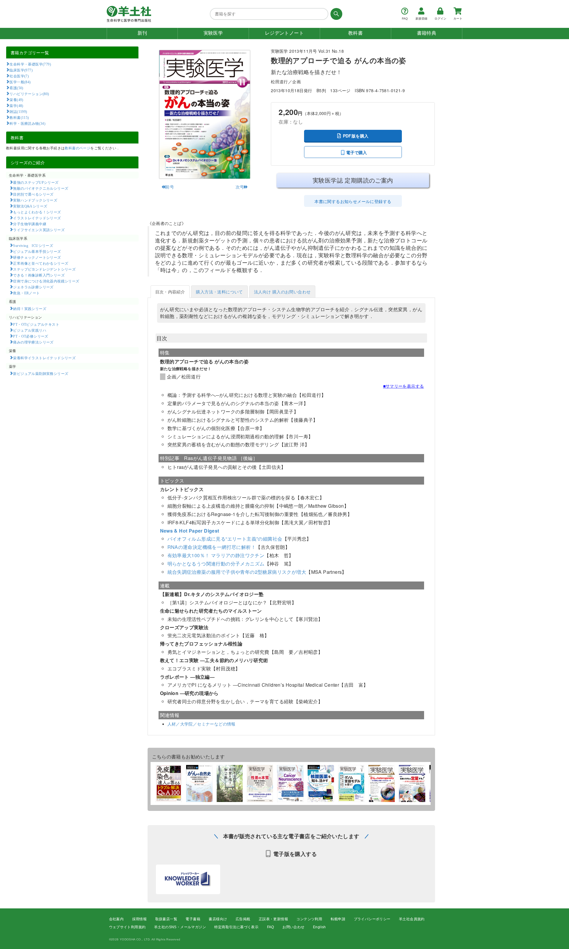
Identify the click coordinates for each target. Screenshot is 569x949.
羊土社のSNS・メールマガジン (180, 927)
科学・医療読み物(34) (27, 123)
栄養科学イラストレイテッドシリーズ (44, 358)
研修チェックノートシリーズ (37, 257)
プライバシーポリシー (372, 919)
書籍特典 (427, 33)
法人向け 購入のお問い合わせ (282, 292)
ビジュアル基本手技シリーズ (37, 251)
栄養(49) (16, 99)
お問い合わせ (293, 927)
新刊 (142, 33)
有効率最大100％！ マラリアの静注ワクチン (216, 555)
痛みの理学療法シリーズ (33, 342)
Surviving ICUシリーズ (33, 245)
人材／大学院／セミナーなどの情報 (201, 724)
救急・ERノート (26, 293)
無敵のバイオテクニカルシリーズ (40, 188)
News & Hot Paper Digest (189, 530)
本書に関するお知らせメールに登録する (352, 201)
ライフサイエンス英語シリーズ (39, 229)
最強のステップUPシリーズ (35, 182)
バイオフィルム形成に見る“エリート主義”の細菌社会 (224, 538)
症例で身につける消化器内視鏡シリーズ (46, 281)
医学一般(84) (20, 82)
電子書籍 (193, 919)
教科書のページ (77, 147)
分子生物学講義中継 (29, 224)
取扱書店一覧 (166, 919)
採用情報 (139, 919)
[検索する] (335, 14)
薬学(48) (16, 105)
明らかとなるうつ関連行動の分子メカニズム (216, 563)
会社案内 (116, 919)
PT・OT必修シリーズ (30, 336)
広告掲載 (243, 919)
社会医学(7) (19, 76)
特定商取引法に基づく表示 (236, 927)
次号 (240, 187)
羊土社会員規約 (412, 919)
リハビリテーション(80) (29, 93)
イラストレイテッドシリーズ (37, 218)
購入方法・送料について (219, 292)
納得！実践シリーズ (29, 308)
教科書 (355, 33)
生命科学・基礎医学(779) (30, 64)
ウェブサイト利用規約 (127, 927)
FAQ (270, 927)
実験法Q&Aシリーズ (30, 206)
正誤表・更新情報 (273, 919)
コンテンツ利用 (309, 919)
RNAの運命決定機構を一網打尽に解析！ (211, 547)
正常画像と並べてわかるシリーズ (40, 263)
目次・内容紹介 (170, 292)
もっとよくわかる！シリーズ (37, 212)
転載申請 (338, 919)
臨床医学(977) (21, 70)
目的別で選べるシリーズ (33, 194)
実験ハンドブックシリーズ (35, 200)
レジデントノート (284, 33)
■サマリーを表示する (403, 386)
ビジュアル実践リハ (29, 330)
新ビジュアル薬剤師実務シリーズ (40, 373)
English (319, 927)
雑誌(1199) (18, 111)
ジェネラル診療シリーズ (33, 287)
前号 (169, 187)
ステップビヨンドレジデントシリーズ (44, 269)
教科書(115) (19, 117)
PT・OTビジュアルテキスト (36, 324)
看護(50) (16, 88)
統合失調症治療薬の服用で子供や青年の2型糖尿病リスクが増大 (236, 571)
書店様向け (218, 919)
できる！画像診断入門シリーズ (39, 275)
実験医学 (213, 33)
